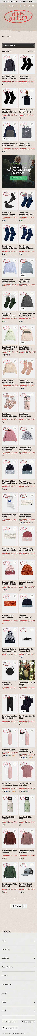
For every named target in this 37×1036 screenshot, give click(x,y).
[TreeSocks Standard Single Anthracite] (10, 200)
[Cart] (33, 6)
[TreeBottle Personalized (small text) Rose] (10, 771)
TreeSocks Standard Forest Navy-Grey (25, 214)
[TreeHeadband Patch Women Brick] (10, 603)
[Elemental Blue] (20, 892)
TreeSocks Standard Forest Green (8, 314)
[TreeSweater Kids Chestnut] (10, 838)
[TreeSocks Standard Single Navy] (27, 234)
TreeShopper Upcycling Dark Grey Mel (25, 144)
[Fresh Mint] (27, 757)
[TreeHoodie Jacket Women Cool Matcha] (10, 335)
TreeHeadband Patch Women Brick (8, 616)
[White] (20, 523)
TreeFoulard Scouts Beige (27, 683)
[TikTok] (15, 1022)
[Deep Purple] (9, 355)
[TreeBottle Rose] (10, 738)
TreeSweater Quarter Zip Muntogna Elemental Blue (25, 281)
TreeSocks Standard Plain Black (25, 77)
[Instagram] (6, 1022)
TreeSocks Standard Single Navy (25, 247)
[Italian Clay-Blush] (4, 489)
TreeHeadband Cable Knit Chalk (9, 549)
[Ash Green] (4, 151)
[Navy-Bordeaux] (6, 489)
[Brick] (3, 623)
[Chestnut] (29, 522)
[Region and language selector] (20, 6)
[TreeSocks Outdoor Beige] (27, 402)
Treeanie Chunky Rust (26, 583)
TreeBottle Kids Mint (25, 818)
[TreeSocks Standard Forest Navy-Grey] (27, 200)
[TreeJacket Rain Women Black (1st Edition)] (10, 64)
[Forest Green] (21, 220)
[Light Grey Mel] (31, 522)
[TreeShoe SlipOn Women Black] (27, 637)
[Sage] (26, 522)
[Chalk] (3, 556)
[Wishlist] (29, 6)
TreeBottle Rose (8, 750)
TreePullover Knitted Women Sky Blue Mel (8, 281)
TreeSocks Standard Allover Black (9, 111)
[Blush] (27, 522)
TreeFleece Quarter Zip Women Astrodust (10, 449)
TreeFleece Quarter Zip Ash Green (27, 314)
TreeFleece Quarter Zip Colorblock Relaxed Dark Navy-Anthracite (10, 144)
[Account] (25, 6)
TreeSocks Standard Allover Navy (9, 247)
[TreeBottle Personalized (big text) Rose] (27, 738)
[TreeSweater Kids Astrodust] (27, 838)
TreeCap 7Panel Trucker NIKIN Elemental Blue (25, 885)
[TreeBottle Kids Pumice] (10, 805)
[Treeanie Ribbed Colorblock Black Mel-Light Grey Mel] (10, 469)
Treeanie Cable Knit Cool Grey (25, 448)
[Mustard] (13, 755)
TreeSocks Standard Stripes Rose (9, 415)
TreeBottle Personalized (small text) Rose (10, 784)
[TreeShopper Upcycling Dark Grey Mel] (27, 131)
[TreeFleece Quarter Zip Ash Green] (27, 301)
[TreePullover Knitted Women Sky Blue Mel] (10, 267)
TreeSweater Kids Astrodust (26, 851)
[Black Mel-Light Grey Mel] (3, 489)
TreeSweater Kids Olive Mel (9, 885)
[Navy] (4, 118)
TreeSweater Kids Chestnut (9, 851)
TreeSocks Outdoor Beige (25, 415)
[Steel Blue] (23, 522)
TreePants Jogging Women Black (9, 717)
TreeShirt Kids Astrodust (25, 784)
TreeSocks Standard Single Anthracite (8, 214)
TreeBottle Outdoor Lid (7, 683)
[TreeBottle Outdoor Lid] (10, 670)
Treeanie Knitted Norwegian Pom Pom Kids (9, 650)
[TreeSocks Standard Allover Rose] (27, 368)
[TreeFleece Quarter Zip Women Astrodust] (10, 435)
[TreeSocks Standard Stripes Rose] (10, 402)
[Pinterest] (12, 1022)
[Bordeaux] (24, 522)
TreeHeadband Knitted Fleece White (25, 516)
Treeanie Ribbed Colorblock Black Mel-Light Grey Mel (9, 482)
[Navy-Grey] (20, 220)
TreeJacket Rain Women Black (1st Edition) (9, 77)
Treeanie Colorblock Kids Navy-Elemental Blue (25, 616)
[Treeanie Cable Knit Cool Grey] (27, 435)
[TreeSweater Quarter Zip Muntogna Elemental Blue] (27, 267)
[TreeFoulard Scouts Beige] (27, 670)
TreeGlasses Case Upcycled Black (26, 111)
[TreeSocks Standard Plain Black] (27, 64)
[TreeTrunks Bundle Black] (27, 704)
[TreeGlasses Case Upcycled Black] (27, 98)
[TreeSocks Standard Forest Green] (10, 301)
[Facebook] (3, 1022)
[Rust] (20, 590)
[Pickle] (23, 892)
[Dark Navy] (6, 355)
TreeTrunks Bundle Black (27, 717)
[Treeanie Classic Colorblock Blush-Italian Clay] (27, 536)
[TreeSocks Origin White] (10, 502)
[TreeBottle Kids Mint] (27, 805)
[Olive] (9, 755)
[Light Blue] (7, 755)
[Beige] (3, 388)
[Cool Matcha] (3, 355)
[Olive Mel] (24, 791)
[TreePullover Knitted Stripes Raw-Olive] (27, 335)
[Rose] (6, 118)
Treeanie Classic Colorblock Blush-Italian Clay (26, 549)
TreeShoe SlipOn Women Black (26, 650)
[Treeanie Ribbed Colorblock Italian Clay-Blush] (10, 570)
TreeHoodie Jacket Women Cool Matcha (9, 348)
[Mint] (10, 755)
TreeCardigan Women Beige (7, 381)
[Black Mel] (4, 388)
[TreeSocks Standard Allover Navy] (10, 234)
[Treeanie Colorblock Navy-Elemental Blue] (27, 469)
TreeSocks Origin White (9, 516)
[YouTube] (9, 1022)
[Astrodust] (3, 456)
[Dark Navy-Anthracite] (3, 151)
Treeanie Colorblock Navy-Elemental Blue (26, 482)
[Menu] (3, 6)
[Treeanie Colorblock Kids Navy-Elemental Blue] (27, 603)
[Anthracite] (3, 220)
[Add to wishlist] (15, 57)
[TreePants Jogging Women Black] (10, 704)
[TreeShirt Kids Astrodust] (27, 771)
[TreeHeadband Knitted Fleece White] (27, 502)
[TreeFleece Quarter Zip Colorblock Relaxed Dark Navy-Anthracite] (10, 131)
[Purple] (27, 791)
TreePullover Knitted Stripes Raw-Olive (25, 348)
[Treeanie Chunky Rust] (27, 570)
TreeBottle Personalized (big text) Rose (26, 751)
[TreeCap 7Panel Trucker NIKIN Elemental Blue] (27, 872)
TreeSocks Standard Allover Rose (26, 381)
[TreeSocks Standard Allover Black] (10, 98)
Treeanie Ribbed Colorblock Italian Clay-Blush (9, 583)
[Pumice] (3, 825)
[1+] (32, 522)
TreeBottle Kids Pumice (8, 818)
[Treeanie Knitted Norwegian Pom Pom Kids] (10, 637)
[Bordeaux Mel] (7, 355)
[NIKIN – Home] (6, 931)
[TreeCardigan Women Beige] (10, 368)
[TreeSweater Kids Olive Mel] (10, 872)
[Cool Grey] (20, 456)
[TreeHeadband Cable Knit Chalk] (10, 536)
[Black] (3, 84)
